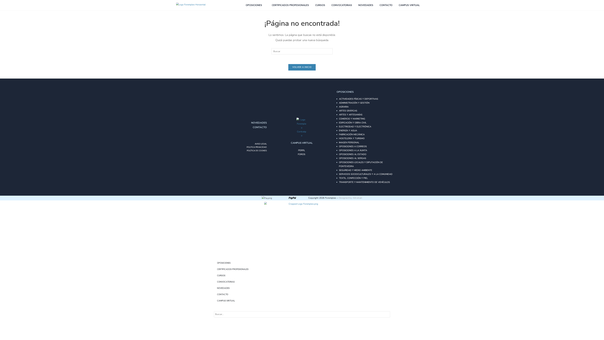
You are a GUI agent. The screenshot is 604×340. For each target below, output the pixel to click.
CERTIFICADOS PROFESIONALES (290, 5)
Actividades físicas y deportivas (358, 98)
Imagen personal (349, 142)
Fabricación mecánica (352, 134)
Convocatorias (341, 5)
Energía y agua (348, 130)
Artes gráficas (348, 110)
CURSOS (320, 5)
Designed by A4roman (350, 197)
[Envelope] (263, 136)
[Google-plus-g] (257, 136)
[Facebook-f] (251, 136)
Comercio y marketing (352, 118)
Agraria (344, 106)
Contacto (386, 5)
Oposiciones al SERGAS (352, 158)
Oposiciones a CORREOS (353, 146)
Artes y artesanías (350, 114)
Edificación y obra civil (352, 122)
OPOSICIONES (254, 5)
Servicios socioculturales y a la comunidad (365, 174)
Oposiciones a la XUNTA (353, 150)
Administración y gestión (354, 102)
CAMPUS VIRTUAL (409, 5)
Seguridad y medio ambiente (355, 170)
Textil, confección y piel (353, 178)
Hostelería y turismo (352, 138)
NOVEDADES (365, 5)
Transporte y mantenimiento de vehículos (364, 182)
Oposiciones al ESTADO (352, 154)
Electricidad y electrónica (355, 126)
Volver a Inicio (302, 67)
